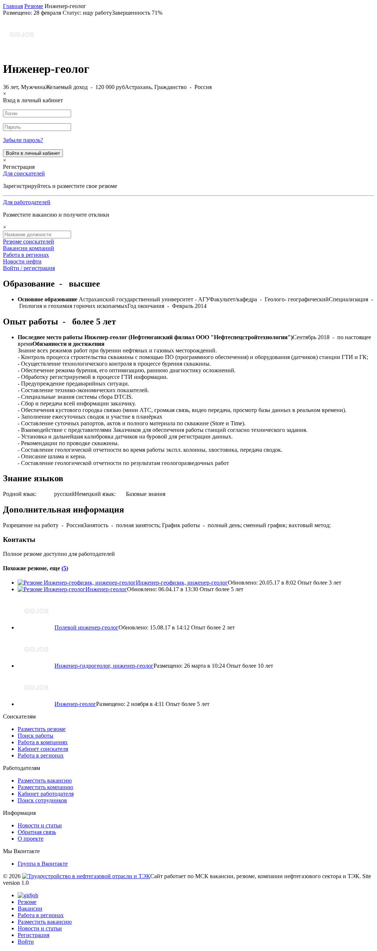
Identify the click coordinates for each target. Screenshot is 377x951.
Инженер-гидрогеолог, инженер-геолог (104, 666)
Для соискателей (24, 173)
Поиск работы (35, 735)
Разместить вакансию (45, 780)
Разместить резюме (42, 729)
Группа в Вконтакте (43, 863)
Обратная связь (37, 832)
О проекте (30, 838)
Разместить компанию (45, 787)
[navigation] (188, 918)
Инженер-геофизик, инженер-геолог (182, 582)
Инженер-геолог (106, 589)
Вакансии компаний (28, 248)
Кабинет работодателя (46, 794)
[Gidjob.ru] (86, 876)
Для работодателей (26, 202)
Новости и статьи (40, 825)
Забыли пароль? (23, 140)
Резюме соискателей (28, 241)
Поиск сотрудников (42, 800)
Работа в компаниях (43, 742)
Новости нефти (22, 261)
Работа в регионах (26, 255)
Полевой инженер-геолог (86, 627)
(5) (64, 568)
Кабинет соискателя (43, 749)
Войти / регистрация (29, 268)
